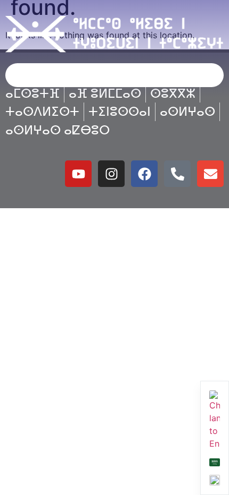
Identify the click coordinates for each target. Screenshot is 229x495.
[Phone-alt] (177, 173)
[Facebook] (144, 173)
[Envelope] (210, 173)
